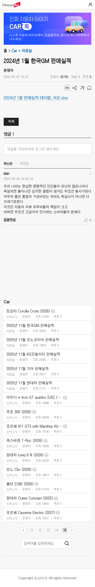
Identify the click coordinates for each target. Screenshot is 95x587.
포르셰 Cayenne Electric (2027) (30, 512)
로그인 (90, 4)
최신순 (8, 163)
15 (64, 530)
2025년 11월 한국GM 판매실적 (30, 325)
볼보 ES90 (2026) (20, 484)
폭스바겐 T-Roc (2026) (24, 440)
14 (56, 530)
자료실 (27, 50)
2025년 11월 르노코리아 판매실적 (32, 339)
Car (14, 50)
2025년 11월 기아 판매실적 (27, 368)
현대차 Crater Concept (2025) (29, 498)
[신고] (89, 88)
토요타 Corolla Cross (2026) (28, 311)
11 (31, 530)
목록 (11, 121)
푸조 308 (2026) (18, 412)
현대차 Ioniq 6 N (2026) (25, 455)
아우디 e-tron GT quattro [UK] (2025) (34, 397)
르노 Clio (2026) (19, 469)
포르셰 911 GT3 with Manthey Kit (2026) (34, 426)
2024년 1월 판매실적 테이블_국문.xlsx (36, 97)
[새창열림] (13, 5)
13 (48, 530)
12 (40, 530)
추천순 (24, 163)
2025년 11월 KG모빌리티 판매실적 (33, 354)
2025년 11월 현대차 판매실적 (29, 383)
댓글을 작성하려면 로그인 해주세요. (33, 149)
